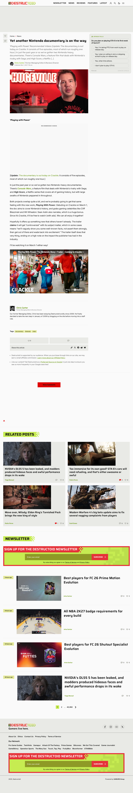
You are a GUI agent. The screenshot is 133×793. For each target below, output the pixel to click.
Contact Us (28, 736)
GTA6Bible (88, 749)
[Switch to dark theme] (119, 3)
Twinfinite (28, 745)
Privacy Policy (84, 562)
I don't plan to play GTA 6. (105, 65)
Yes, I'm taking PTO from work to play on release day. (110, 48)
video (34, 331)
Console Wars (24, 188)
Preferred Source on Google (51, 362)
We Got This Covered (91, 745)
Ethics (20, 736)
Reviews (81, 3)
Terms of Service (70, 562)
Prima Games (66, 745)
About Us (12, 736)
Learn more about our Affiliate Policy (51, 358)
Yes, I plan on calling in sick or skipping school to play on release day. (110, 55)
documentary (19, 331)
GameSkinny (13, 749)
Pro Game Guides (15, 745)
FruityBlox (67, 749)
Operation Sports (27, 749)
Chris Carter (19, 63)
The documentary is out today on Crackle (38, 175)
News (71, 3)
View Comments (49, 384)
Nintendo (28, 331)
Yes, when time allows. (103, 61)
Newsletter (59, 3)
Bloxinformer (77, 749)
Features (92, 3)
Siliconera (77, 745)
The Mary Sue (40, 749)
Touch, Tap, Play (54, 749)
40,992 (70, 707)
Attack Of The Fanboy (51, 745)
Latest (103, 3)
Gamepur (37, 745)
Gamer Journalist (108, 745)
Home (12, 36)
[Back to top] (4, 420)
